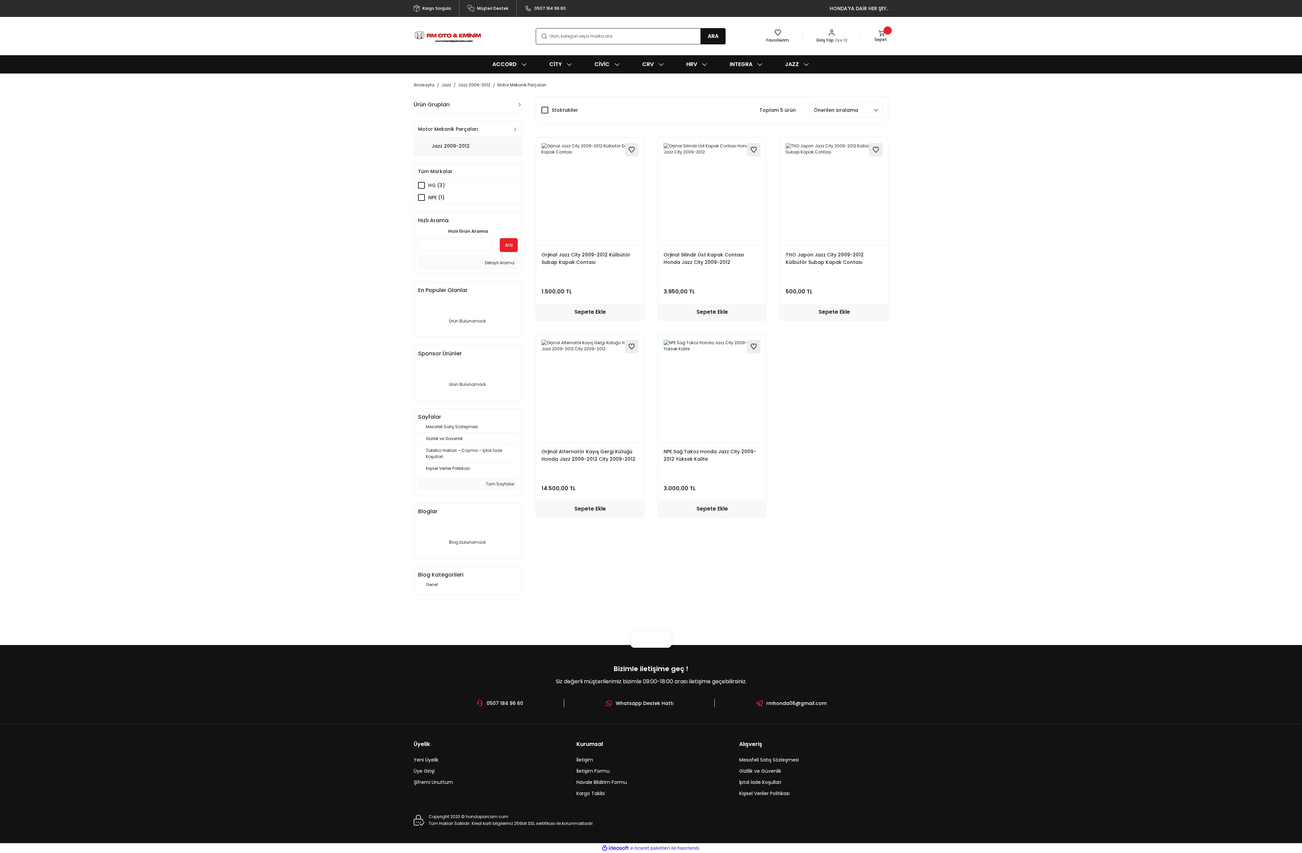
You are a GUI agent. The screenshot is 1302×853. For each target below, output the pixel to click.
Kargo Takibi (590, 793)
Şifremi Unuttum (433, 782)
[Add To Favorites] (631, 150)
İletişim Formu (593, 771)
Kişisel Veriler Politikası (764, 793)
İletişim (584, 759)
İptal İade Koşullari (760, 782)
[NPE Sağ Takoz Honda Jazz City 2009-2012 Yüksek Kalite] (712, 388)
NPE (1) (436, 197)
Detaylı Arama (499, 263)
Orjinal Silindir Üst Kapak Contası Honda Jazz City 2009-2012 (704, 258)
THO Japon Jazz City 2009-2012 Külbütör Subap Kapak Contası (825, 258)
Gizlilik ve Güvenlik (760, 771)
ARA (713, 36)
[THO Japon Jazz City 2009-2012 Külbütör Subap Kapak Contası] (834, 191)
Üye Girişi (424, 771)
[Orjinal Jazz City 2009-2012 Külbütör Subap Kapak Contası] (589, 191)
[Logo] (447, 36)
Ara (509, 245)
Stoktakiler (565, 110)
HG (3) (436, 185)
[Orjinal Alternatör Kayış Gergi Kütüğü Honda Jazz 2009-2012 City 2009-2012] (589, 388)
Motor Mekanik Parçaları (521, 85)
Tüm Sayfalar (499, 484)
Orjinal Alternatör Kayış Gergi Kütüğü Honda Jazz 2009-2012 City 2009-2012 (588, 455)
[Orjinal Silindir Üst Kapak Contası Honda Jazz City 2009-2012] (712, 191)
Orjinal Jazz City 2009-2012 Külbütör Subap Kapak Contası (585, 258)
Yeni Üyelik (426, 759)
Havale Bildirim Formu (601, 782)
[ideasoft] (615, 848)
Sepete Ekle (590, 312)
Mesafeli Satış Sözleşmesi (769, 759)
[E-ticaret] (650, 848)
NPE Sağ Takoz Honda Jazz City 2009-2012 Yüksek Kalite (710, 455)
